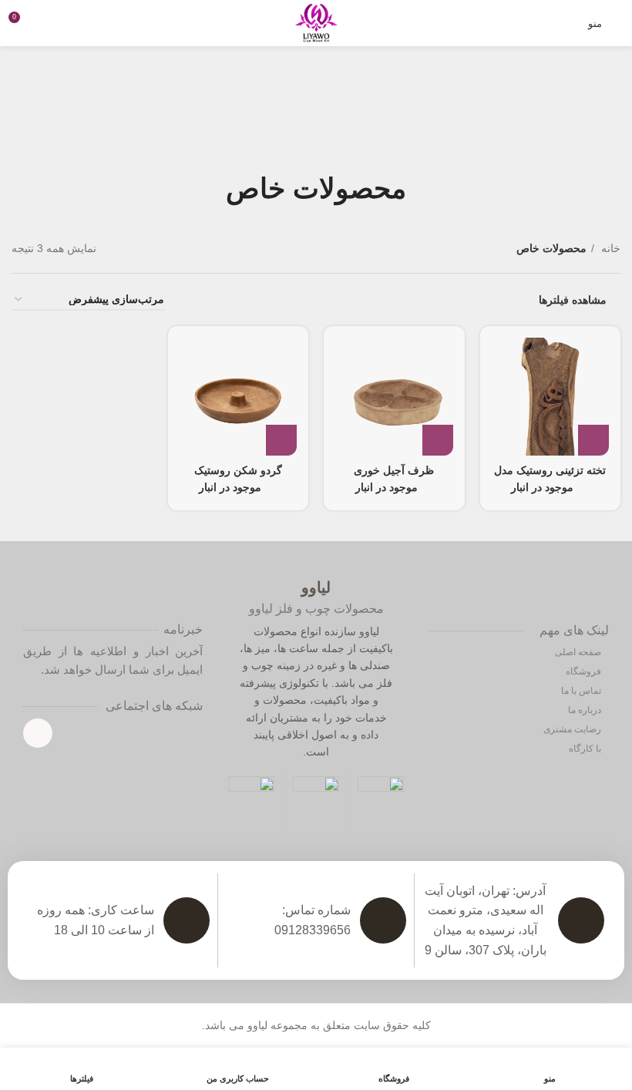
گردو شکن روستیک (238, 470)
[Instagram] (37, 733)
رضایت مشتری (573, 729)
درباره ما (585, 710)
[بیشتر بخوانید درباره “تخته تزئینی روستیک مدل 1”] (593, 440)
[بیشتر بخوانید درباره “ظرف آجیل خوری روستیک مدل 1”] (437, 440)
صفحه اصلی (579, 652)
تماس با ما (582, 690)
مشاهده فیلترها (573, 300)
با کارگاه (586, 748)
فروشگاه (584, 671)
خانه (609, 248)
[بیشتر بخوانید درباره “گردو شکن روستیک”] (281, 440)
